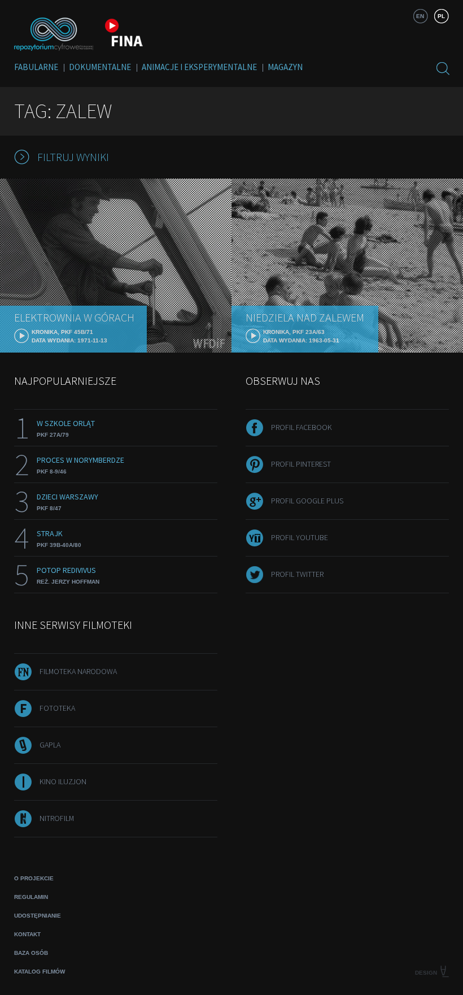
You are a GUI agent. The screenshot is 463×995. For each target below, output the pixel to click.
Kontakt (27, 934)
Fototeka (57, 708)
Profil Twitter (297, 574)
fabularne (36, 67)
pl (441, 16)
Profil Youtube (299, 537)
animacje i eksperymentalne (199, 67)
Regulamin (31, 897)
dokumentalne (100, 67)
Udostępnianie (37, 916)
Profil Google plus (307, 501)
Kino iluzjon (63, 781)
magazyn (285, 67)
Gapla (50, 745)
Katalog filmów (39, 971)
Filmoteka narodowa (78, 671)
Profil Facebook (301, 427)
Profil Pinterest (301, 464)
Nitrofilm (57, 818)
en (420, 16)
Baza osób (31, 953)
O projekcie (34, 878)
